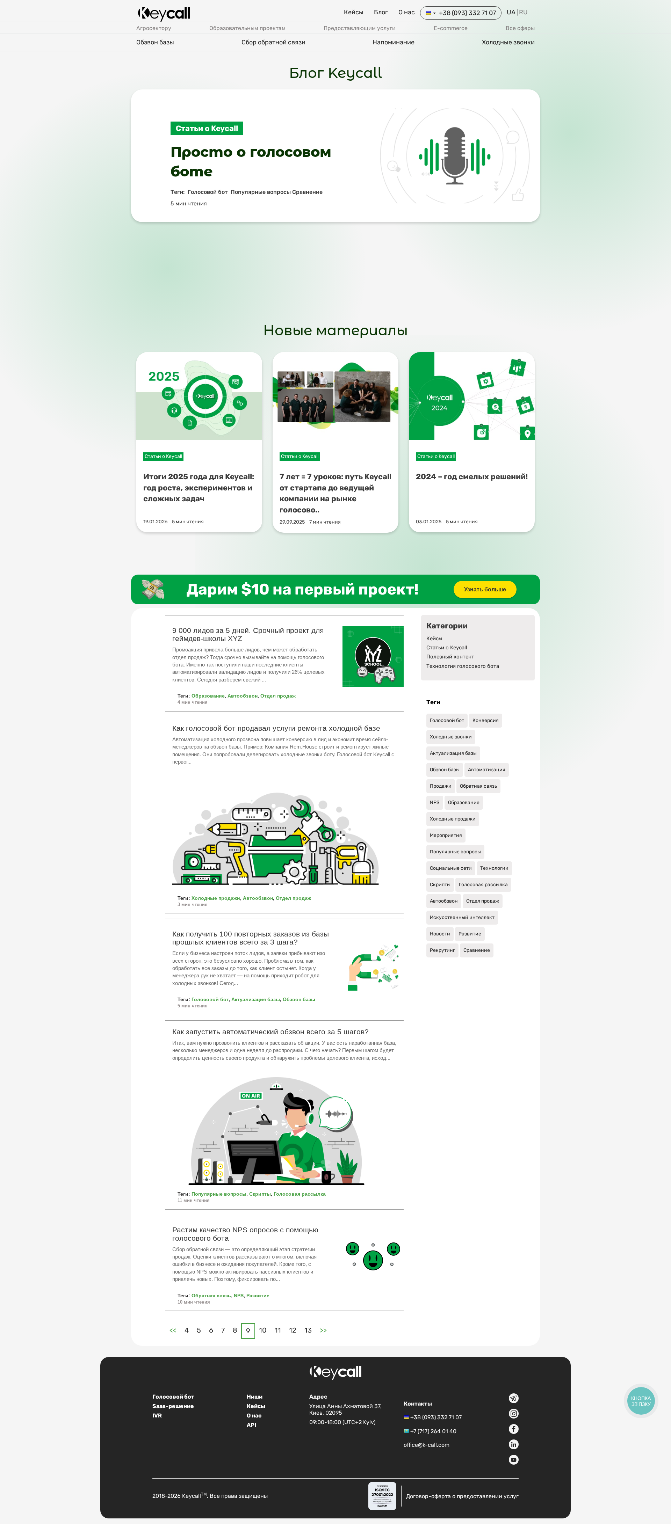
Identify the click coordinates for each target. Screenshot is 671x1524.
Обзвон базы (155, 42)
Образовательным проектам (247, 28)
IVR (157, 1415)
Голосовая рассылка (300, 1194)
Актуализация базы (255, 999)
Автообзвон (243, 696)
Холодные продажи (216, 898)
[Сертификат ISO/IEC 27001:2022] (382, 1496)
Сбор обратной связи (273, 42)
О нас (406, 12)
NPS (239, 1295)
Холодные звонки (508, 42)
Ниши (254, 1396)
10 (263, 1330)
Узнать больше (485, 589)
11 (278, 1330)
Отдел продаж (278, 696)
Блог (381, 12)
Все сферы (520, 28)
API (251, 1425)
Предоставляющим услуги (360, 28)
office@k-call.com (426, 1445)
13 (308, 1330)
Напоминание (393, 42)
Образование (208, 696)
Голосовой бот (210, 999)
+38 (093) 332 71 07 (467, 13)
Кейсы (353, 12)
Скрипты (260, 1194)
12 (292, 1330)
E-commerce (451, 28)
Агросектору (153, 28)
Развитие (257, 1295)
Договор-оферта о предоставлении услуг (462, 1496)
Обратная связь (211, 1295)
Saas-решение (173, 1406)
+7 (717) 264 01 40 (433, 1431)
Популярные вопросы (219, 1194)
